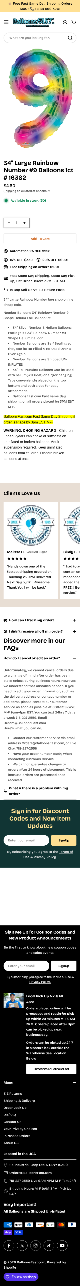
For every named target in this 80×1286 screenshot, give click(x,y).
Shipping (10, 191)
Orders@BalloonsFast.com (30, 1173)
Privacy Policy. (40, 982)
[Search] (70, 37)
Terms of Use (61, 977)
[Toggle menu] (6, 22)
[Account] (65, 22)
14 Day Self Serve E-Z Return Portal (38, 290)
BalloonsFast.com (31, 1262)
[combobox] (40, 38)
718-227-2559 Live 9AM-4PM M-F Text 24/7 (42, 1181)
